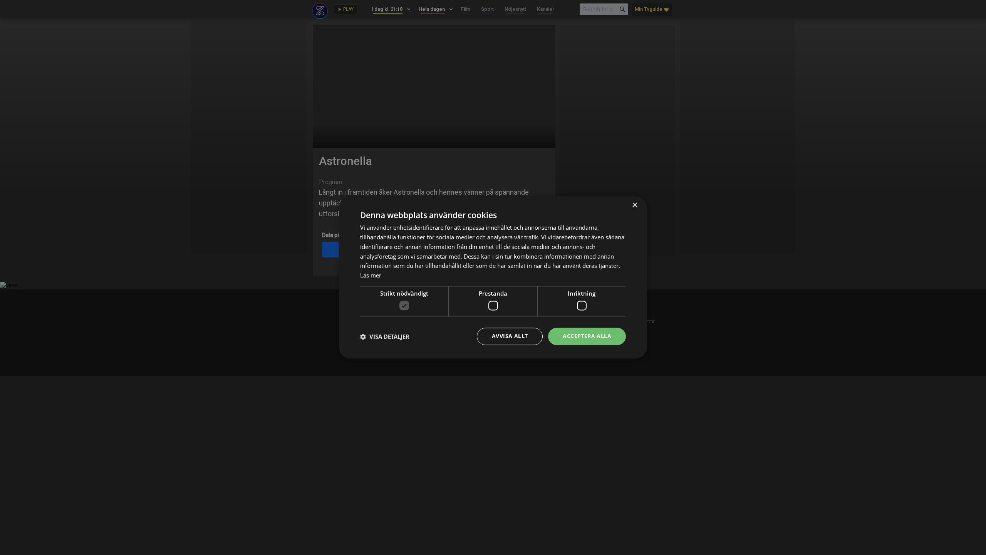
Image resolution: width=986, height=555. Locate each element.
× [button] (634, 205)
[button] (384, 336)
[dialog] (493, 277)
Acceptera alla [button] (587, 336)
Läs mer (370, 275)
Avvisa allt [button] (510, 336)
